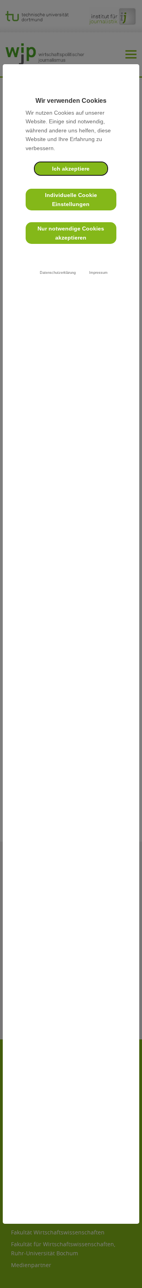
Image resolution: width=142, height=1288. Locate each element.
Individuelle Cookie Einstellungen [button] (71, 199)
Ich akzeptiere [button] (71, 168)
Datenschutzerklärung (58, 273)
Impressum (98, 273)
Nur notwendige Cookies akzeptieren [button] (70, 232)
